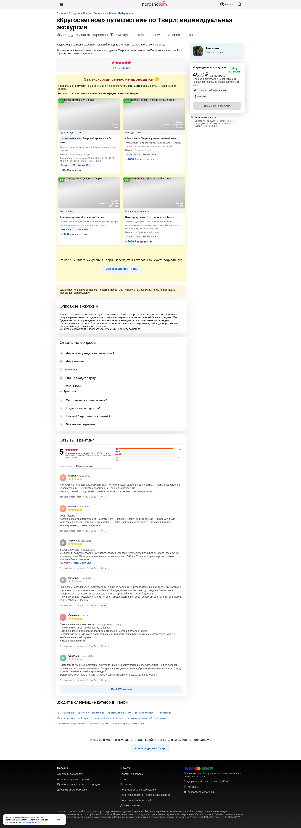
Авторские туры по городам (73, 779)
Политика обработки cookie (136, 800)
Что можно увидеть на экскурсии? (90, 353)
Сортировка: (66, 466)
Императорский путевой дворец (73, 717)
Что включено (75, 361)
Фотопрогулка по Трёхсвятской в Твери (149, 217)
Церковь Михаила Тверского (108, 717)
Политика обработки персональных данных (145, 794)
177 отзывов (121, 67)
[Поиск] (239, 4)
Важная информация (80, 424)
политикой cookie (31, 822)
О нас (123, 779)
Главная (61, 13)
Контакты (193, 786)
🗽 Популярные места (119, 712)
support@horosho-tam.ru (201, 792)
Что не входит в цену (81, 378)
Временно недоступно (217, 106)
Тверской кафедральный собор (127, 723)
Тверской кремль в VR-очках (85, 140)
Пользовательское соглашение (138, 789)
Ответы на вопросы (131, 773)
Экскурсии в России (80, 13)
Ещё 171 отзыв (121, 689)
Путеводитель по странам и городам (78, 784)
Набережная (125, 13)
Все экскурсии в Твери (121, 269)
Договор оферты (130, 805)
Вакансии (126, 784)
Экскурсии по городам (70, 773)
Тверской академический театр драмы (146, 717)
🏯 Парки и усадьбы (144, 712)
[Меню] (61, 4)
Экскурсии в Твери (105, 13)
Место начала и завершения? (86, 400)
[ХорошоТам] (154, 4)
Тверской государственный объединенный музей (82, 723)
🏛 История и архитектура (91, 712)
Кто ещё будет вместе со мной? (88, 416)
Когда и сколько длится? (83, 408)
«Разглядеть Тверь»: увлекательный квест (151, 138)
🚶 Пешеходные (65, 712)
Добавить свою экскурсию (72, 789)
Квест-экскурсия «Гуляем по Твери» (82, 217)
